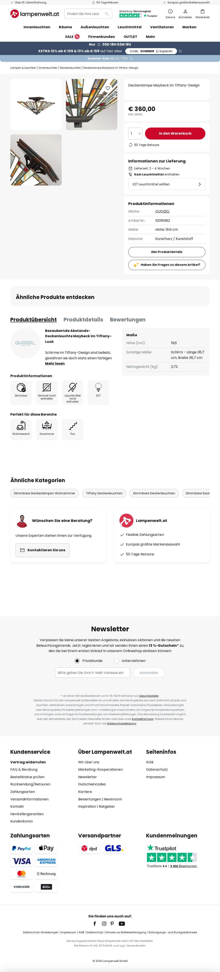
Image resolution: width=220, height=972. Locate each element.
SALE (69, 36)
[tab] (33, 320)
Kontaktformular (142, 719)
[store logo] (34, 13)
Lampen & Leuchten (23, 68)
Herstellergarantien (27, 813)
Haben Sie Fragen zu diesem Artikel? (170, 265)
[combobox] (88, 14)
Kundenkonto (21, 821)
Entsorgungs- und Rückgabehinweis (173, 932)
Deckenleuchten (70, 68)
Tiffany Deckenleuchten (104, 493)
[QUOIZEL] (25, 343)
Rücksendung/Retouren (30, 784)
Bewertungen (128, 319)
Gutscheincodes (92, 784)
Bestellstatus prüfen (27, 776)
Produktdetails (83, 319)
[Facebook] (97, 923)
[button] (36, 160)
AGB (149, 762)
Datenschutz (157, 769)
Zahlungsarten (22, 791)
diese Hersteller (149, 696)
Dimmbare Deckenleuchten (154, 493)
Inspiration (87, 806)
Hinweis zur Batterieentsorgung (126, 932)
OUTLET (130, 36)
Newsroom (113, 799)
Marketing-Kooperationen (100, 769)
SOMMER (151, 51)
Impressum (155, 776)
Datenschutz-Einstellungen (40, 932)
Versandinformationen (29, 799)
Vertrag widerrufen (28, 762)
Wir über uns (88, 762)
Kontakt (17, 806)
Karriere (85, 791)
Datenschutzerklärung (121, 723)
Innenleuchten (48, 68)
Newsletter (87, 776)
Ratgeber (107, 806)
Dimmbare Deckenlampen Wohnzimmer (44, 493)
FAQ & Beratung (23, 769)
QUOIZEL (162, 211)
